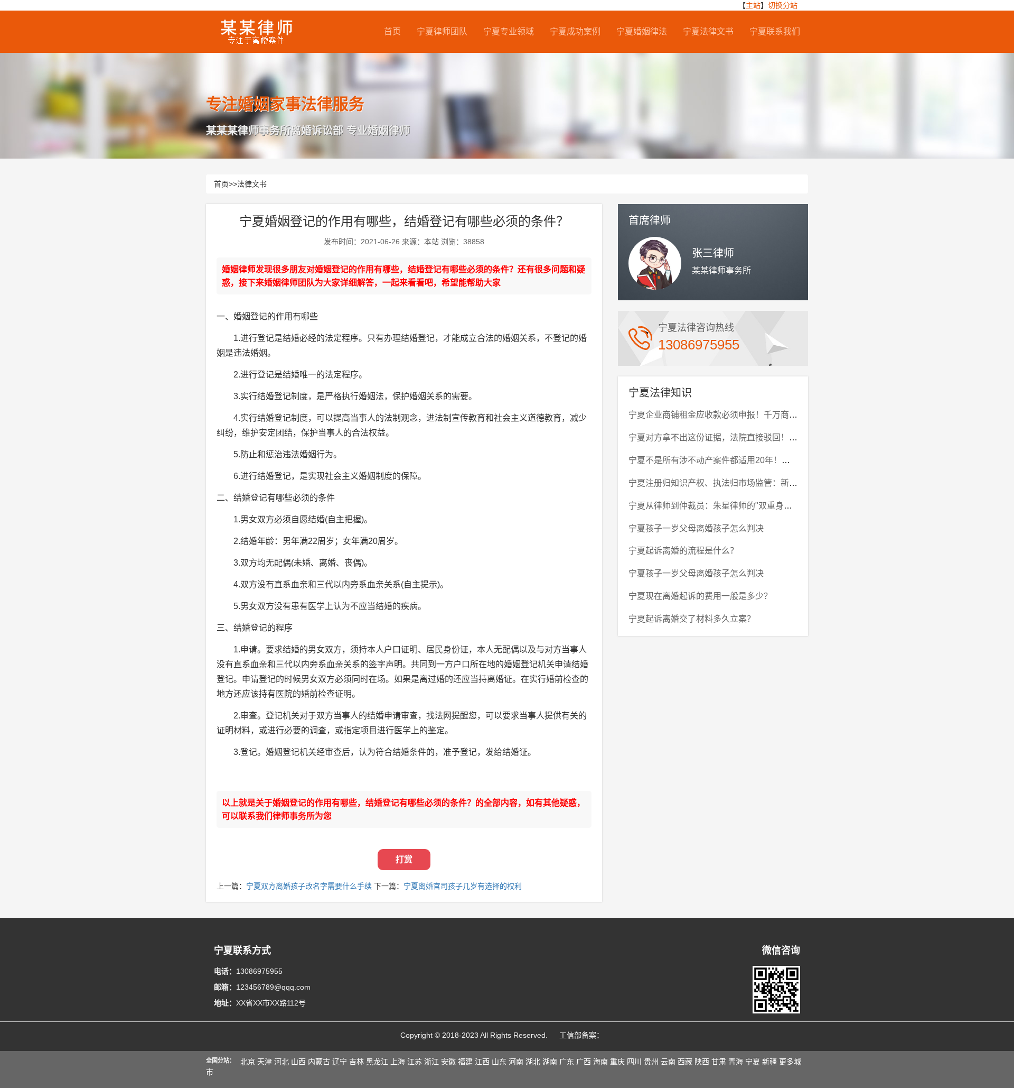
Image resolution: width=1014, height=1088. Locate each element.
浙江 (431, 1061)
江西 (482, 1061)
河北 (281, 1061)
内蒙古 (319, 1061)
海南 (600, 1061)
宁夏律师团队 (442, 31)
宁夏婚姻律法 (641, 31)
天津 (264, 1061)
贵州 (651, 1061)
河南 (516, 1061)
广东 (566, 1061)
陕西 (701, 1061)
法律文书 (252, 184)
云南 (668, 1061)
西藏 (685, 1061)
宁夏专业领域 (508, 31)
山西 (298, 1061)
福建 (465, 1061)
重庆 (617, 1061)
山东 (499, 1061)
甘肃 (718, 1061)
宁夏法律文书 (708, 31)
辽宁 (339, 1061)
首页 (392, 31)
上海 (397, 1061)
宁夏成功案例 (575, 31)
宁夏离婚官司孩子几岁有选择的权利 (462, 886)
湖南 (549, 1061)
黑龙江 (377, 1061)
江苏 (414, 1061)
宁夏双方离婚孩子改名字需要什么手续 (309, 886)
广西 (583, 1061)
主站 (753, 5)
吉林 (356, 1061)
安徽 (448, 1061)
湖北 (532, 1061)
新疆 (769, 1061)
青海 (735, 1061)
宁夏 (752, 1061)
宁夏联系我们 (774, 31)
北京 (247, 1061)
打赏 (404, 859)
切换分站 (782, 5)
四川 (634, 1061)
